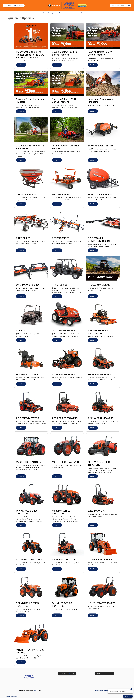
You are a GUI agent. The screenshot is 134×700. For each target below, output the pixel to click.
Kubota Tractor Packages (46, 13)
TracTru (35, 690)
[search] (129, 5)
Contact (106, 13)
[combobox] (120, 5)
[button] (8, 5)
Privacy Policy (99, 690)
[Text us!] (128, 697)
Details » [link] (21, 65)
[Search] (112, 673)
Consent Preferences (12, 696)
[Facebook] (67, 690)
